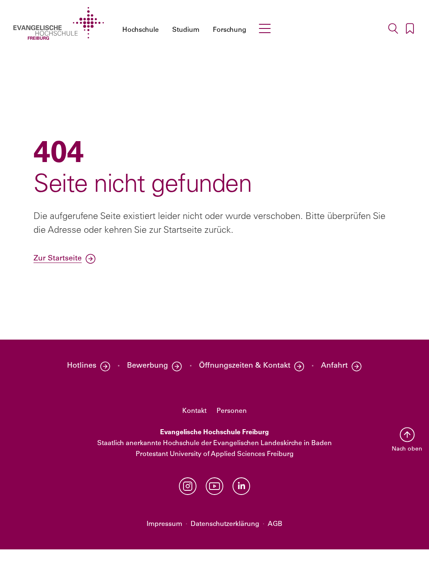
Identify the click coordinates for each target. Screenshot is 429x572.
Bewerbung (147, 366)
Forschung (229, 30)
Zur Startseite (58, 259)
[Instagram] (188, 486)
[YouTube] (214, 486)
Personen (232, 411)
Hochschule (140, 30)
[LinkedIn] (241, 486)
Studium (185, 30)
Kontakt (194, 411)
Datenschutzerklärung (225, 524)
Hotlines (81, 366)
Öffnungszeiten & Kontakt (244, 366)
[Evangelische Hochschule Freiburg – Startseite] (58, 23)
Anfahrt (334, 366)
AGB (275, 524)
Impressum (164, 524)
